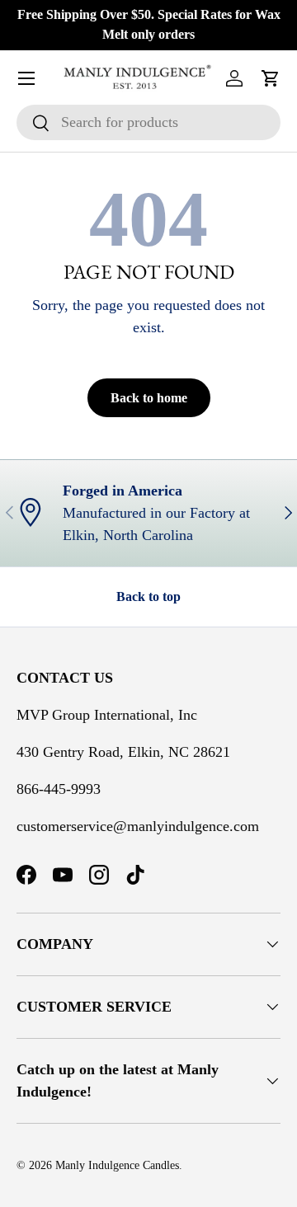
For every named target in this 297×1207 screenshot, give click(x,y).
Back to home (149, 398)
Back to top (148, 596)
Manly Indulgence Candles (117, 1165)
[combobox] (148, 122)
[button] (270, 78)
